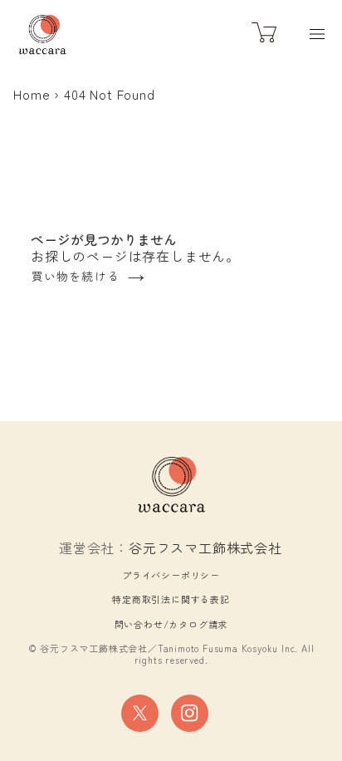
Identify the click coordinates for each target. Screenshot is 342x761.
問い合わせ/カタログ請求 (171, 624)
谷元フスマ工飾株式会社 (205, 547)
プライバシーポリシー (171, 575)
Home (31, 94)
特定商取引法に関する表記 (171, 599)
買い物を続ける (76, 276)
